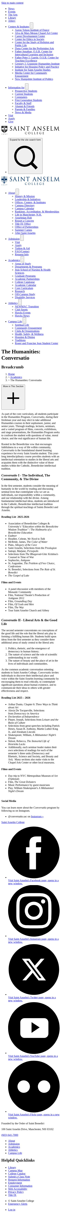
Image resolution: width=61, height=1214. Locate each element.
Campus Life (15, 1153)
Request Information (19, 1179)
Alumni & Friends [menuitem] (24, 106)
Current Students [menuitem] (24, 94)
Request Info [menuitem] (22, 254)
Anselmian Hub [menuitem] (23, 217)
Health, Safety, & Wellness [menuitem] (29, 334)
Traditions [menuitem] (20, 340)
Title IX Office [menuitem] (23, 223)
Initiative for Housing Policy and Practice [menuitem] (37, 66)
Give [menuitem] (10, 121)
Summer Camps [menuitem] (23, 230)
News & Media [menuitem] (23, 112)
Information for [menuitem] (16, 87)
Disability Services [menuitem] (25, 297)
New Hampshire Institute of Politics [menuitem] (34, 79)
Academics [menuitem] (14, 260)
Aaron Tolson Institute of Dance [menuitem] (32, 30)
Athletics (13, 1149)
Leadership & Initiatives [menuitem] (27, 199)
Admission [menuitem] (14, 238)
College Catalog (16, 1173)
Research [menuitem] (20, 291)
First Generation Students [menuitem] (28, 100)
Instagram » (37, 816)
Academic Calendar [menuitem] (25, 285)
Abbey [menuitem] (11, 20)
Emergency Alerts (17, 1203)
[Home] (30, 133)
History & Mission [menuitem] (25, 196)
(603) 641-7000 (9, 1135)
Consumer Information (20, 1185)
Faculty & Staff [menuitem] (23, 103)
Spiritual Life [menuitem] (22, 324)
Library (12, 1167)
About (11, 1140)
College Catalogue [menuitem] (25, 282)
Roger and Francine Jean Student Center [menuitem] (36, 343)
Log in (11, 1209)
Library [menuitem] (12, 17)
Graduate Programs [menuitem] (25, 275)
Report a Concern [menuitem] (24, 220)
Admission (14, 1143)
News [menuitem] (11, 8)
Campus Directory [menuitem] (25, 205)
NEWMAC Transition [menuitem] (27, 306)
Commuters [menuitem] (21, 97)
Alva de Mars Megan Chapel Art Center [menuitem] (36, 33)
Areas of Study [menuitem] (23, 263)
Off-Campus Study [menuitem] (25, 294)
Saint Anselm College (13, 822)
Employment (15, 1182)
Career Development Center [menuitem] (30, 36)
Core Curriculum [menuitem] (24, 288)
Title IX (12, 1195)
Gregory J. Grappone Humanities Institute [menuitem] (37, 63)
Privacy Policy (16, 1192)
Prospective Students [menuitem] (26, 90)
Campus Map (15, 1170)
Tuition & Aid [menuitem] (22, 248)
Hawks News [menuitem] (22, 315)
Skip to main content (12, 2)
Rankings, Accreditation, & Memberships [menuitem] (37, 211)
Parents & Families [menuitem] (25, 109)
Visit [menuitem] (10, 115)
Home (11, 374)
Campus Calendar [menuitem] (24, 208)
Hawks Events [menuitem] (22, 312)
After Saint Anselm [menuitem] (25, 233)
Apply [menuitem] (11, 118)
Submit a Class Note (19, 1176)
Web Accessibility (17, 1188)
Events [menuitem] (11, 11)
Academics (16, 377)
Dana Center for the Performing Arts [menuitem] (34, 48)
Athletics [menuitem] (13, 303)
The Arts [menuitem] (12, 14)
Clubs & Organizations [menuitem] (27, 331)
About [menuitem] (11, 192)
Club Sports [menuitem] (21, 309)
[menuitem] (25, 156)
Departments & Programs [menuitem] (28, 266)
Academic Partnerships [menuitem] (27, 279)
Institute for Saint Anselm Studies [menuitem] (32, 69)
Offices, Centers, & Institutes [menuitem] (30, 202)
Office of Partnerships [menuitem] (26, 226)
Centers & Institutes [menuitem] (18, 26)
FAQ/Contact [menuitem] (22, 251)
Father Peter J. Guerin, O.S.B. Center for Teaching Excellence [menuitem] (37, 59)
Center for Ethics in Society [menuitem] (29, 39)
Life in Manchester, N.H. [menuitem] (28, 214)
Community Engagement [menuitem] (28, 328)
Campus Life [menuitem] (15, 321)
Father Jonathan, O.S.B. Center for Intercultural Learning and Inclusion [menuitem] (34, 53)
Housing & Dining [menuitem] (25, 337)
